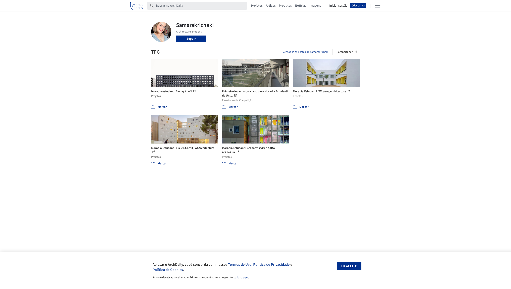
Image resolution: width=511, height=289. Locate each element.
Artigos (271, 5)
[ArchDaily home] (136, 6)
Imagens (315, 5)
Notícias (300, 5)
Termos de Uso (239, 264)
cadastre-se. (241, 278)
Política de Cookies (168, 269)
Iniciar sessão (338, 5)
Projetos (257, 5)
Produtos (285, 5)
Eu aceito (349, 266)
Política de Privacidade (271, 264)
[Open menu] (377, 5)
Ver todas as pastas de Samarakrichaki (305, 52)
